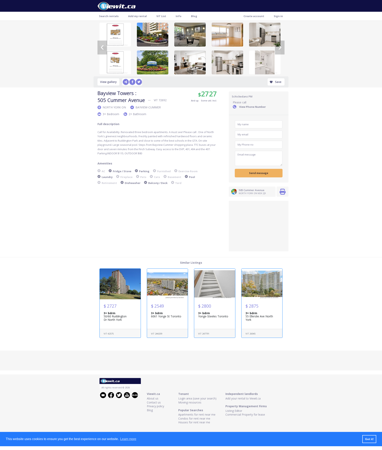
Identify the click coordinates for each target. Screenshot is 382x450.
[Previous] (102, 47)
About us (152, 398)
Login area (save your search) (197, 398)
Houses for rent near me (194, 422)
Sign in (278, 16)
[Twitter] (139, 82)
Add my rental (137, 16)
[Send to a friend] (126, 82)
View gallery (108, 82)
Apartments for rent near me (196, 414)
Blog (194, 16)
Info (178, 16)
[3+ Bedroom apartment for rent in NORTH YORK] (152, 35)
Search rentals (109, 16)
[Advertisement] (258, 226)
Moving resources (189, 402)
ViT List (161, 16)
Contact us (154, 402)
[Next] (280, 47)
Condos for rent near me (194, 418)
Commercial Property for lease (245, 414)
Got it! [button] (369, 439)
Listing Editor (233, 411)
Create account (254, 16)
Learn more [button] (128, 439)
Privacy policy (155, 406)
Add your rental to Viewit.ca (243, 398)
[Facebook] (132, 82)
